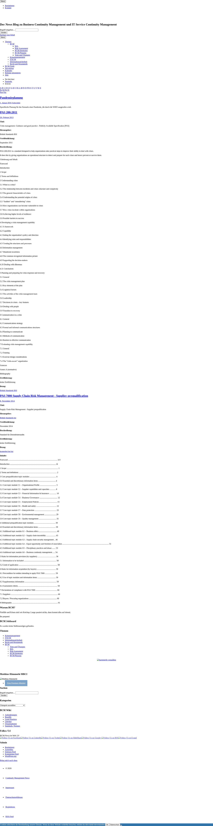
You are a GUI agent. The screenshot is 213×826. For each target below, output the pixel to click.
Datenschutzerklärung (14, 797)
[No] (121, 825)
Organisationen (11, 724)
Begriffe (8, 717)
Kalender (8, 71)
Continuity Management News (17, 778)
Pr (8, 90)
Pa (1, 90)
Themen (8, 42)
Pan (1, 92)
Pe (6, 90)
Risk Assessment (21, 48)
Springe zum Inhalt (7, 35)
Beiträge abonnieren (13, 73)
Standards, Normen (12, 726)
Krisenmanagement (17, 57)
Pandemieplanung (11, 97)
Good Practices (11, 719)
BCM (12, 44)
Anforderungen (11, 715)
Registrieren (9, 6)
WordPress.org (10, 756)
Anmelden (9, 750)
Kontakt (8, 8)
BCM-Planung (20, 53)
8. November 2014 (7, 401)
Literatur (8, 721)
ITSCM (13, 59)
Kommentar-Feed (12, 754)
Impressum (10, 788)
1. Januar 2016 (5, 103)
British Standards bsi (8, 418)
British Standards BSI (8, 390)
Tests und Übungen (22, 55)
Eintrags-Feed (10, 752)
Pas (4, 92)
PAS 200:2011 (8, 112)
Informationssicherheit (18, 62)
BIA (16, 46)
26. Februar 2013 (6, 117)
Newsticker (9, 68)
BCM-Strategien (21, 51)
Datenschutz (114, 825)
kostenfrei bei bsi (6, 451)
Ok (107, 825)
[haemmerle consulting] (106, 665)
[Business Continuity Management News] (15, 19)
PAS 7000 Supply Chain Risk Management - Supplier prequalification (44, 395)
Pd (3, 90)
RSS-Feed (10, 816)
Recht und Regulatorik (18, 64)
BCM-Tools (9, 66)
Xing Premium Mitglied (16, 683)
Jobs (6, 75)
